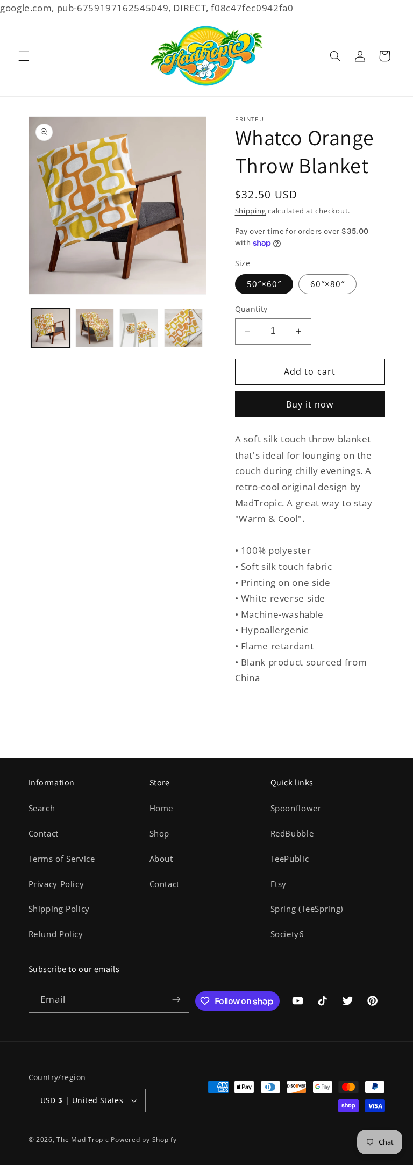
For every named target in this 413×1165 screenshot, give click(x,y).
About (161, 858)
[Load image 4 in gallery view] (183, 328)
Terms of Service (62, 858)
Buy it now (310, 404)
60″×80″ (327, 283)
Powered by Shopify (143, 1139)
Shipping (250, 211)
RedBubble (292, 833)
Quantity (251, 309)
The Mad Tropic (82, 1139)
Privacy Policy (56, 883)
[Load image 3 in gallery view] (138, 328)
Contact (44, 833)
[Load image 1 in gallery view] (50, 328)
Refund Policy (56, 933)
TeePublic (289, 858)
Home (161, 808)
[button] (23, 56)
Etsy (278, 883)
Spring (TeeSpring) (306, 908)
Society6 (287, 933)
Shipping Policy (59, 908)
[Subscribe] (176, 1000)
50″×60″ (264, 283)
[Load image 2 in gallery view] (94, 328)
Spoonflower (296, 808)
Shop (159, 833)
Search (42, 808)
